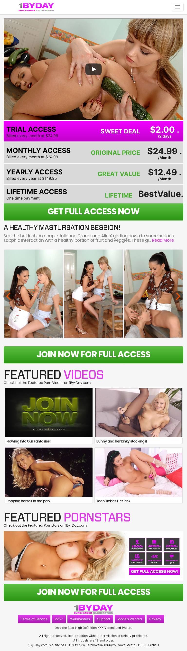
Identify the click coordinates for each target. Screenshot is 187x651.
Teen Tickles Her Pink (113, 501)
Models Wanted (129, 619)
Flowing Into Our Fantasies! (29, 441)
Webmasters (80, 619)
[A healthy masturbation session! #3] (153, 294)
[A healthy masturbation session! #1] (33, 294)
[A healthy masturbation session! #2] (93, 294)
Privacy (155, 619)
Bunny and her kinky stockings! (121, 441)
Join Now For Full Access (93, 355)
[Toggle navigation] (178, 7)
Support (103, 619)
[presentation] (8, 296)
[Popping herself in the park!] (49, 472)
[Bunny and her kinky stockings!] (138, 412)
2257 (59, 619)
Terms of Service (34, 619)
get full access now (93, 212)
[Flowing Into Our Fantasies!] (49, 412)
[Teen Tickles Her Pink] (138, 472)
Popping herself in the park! (29, 501)
